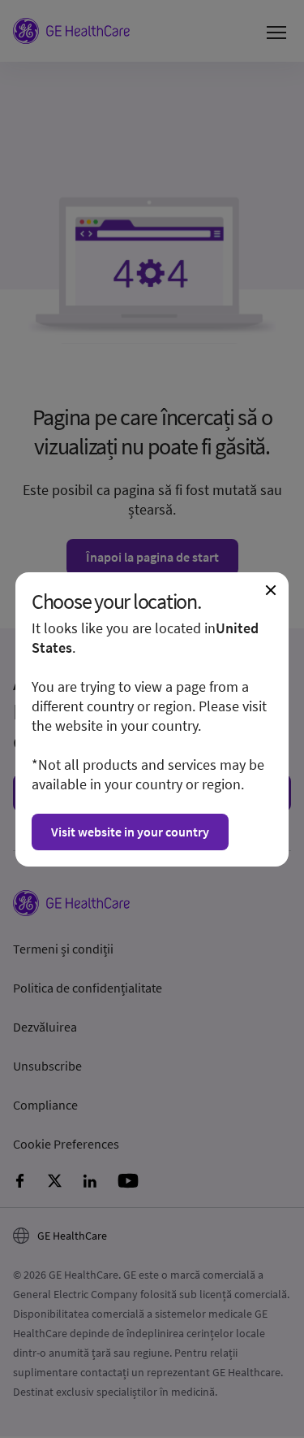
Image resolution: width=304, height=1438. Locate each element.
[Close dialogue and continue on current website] (270, 590)
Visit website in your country (130, 831)
